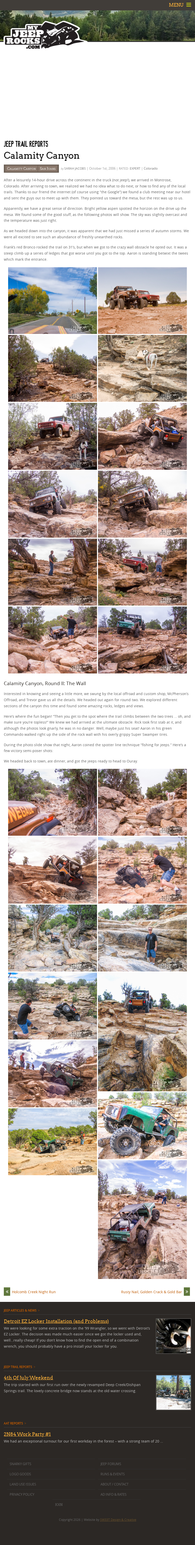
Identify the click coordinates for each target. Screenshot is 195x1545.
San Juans (48, 168)
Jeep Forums (111, 1464)
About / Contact (114, 1484)
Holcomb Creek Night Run (34, 1291)
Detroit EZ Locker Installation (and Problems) (56, 1321)
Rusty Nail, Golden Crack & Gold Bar (151, 1291)
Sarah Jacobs (75, 168)
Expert (135, 168)
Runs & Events (113, 1474)
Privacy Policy (22, 1494)
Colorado (151, 168)
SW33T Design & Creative (118, 1520)
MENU (177, 5)
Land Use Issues (23, 1484)
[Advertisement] (97, 90)
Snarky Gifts (20, 1464)
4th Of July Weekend (28, 1378)
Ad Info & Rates (113, 1494)
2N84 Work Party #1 (27, 1434)
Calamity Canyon (21, 168)
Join (58, 1505)
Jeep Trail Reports (26, 144)
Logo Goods (20, 1474)
